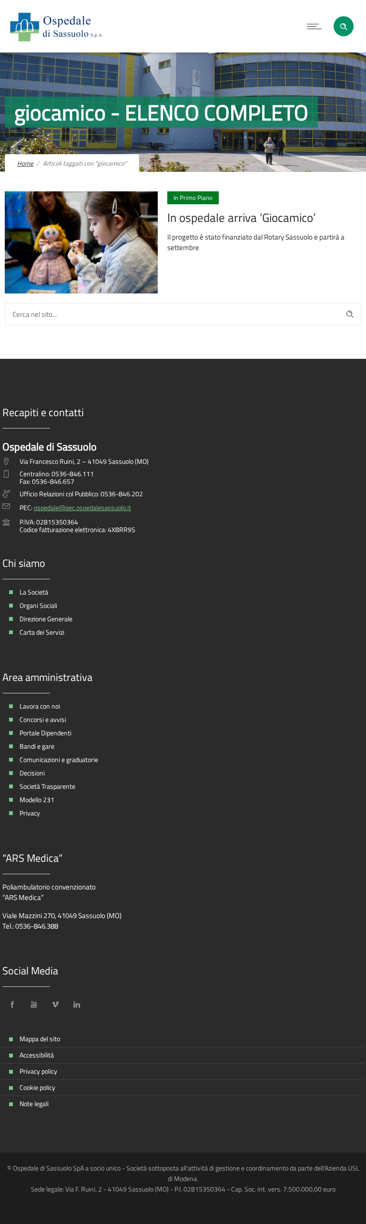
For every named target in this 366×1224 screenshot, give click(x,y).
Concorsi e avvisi (43, 719)
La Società (34, 592)
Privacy (30, 813)
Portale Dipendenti (45, 733)
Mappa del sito (40, 1039)
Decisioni (32, 773)
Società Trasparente (47, 786)
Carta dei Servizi (42, 632)
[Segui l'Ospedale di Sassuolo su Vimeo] (55, 1004)
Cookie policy (37, 1087)
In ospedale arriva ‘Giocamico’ (241, 218)
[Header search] (343, 25)
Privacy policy (38, 1071)
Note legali (34, 1103)
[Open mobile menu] (316, 26)
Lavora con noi (40, 706)
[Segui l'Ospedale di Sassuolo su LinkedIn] (77, 1004)
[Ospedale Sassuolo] (57, 26)
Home (25, 163)
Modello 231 (37, 800)
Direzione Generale (46, 619)
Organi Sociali (38, 605)
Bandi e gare (37, 746)
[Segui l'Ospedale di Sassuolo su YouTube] (34, 1004)
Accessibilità (37, 1055)
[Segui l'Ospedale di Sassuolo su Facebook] (12, 1004)
